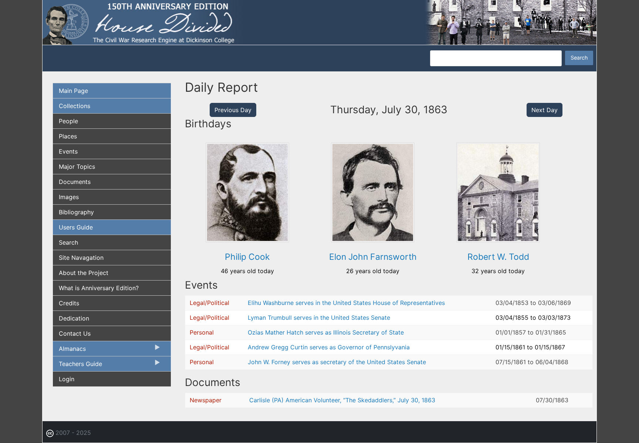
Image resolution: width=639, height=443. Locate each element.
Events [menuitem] (68, 151)
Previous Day (232, 110)
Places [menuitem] (68, 136)
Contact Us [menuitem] (75, 333)
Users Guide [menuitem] (76, 227)
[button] (247, 240)
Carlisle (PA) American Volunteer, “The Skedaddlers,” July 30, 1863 (342, 400)
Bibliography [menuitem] (76, 212)
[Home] (319, 22)
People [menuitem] (68, 121)
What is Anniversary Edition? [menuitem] (99, 288)
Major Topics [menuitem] (77, 166)
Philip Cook (247, 257)
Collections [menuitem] (74, 106)
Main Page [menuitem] (73, 90)
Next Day (544, 110)
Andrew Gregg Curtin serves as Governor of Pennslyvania (329, 347)
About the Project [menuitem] (83, 272)
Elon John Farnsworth (373, 257)
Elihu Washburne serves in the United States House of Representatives (346, 302)
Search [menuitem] (68, 242)
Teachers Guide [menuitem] (77, 365)
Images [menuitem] (69, 197)
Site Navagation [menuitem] (81, 257)
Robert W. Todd (498, 257)
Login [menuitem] (66, 379)
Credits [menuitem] (69, 303)
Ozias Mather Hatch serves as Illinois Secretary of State (326, 332)
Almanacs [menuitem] (69, 350)
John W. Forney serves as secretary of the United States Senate (337, 362)
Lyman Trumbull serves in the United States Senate (319, 317)
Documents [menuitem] (75, 181)
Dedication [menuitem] (74, 318)
